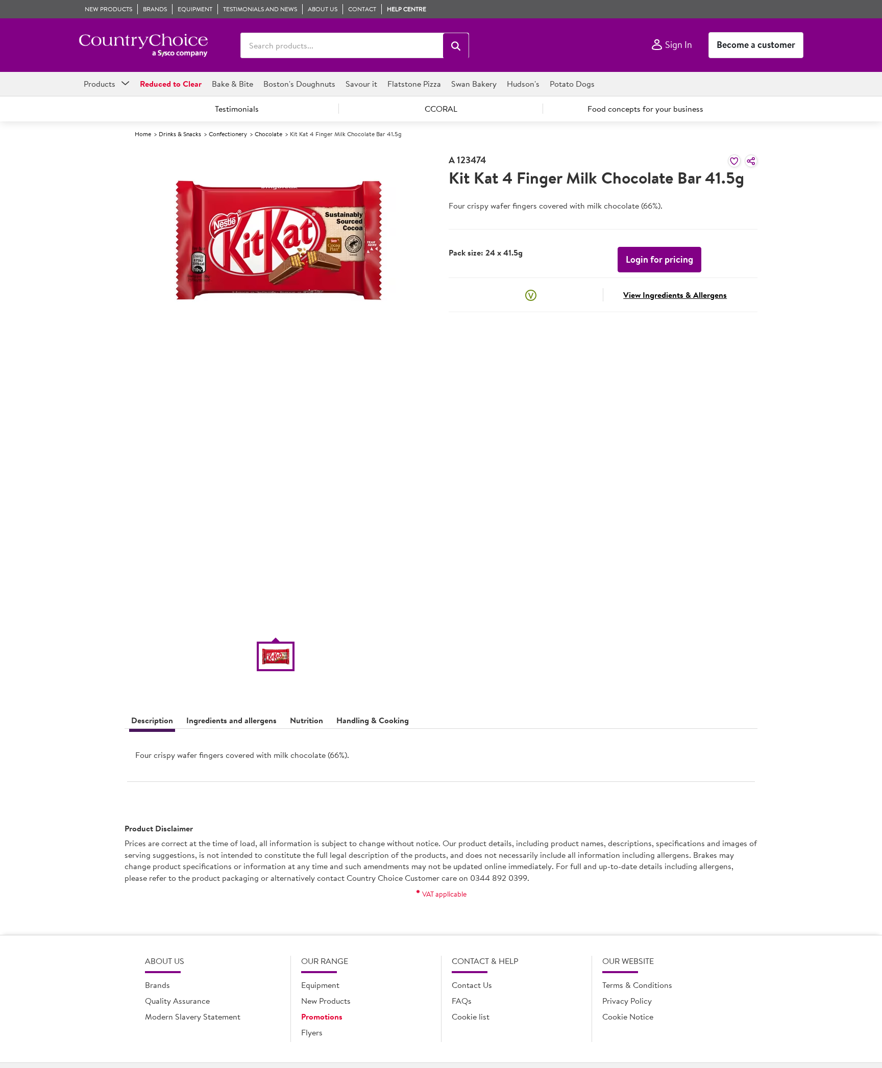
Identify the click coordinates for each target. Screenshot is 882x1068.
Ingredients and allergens (231, 720)
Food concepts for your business (645, 108)
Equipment (320, 984)
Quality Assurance (177, 1000)
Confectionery (228, 134)
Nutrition (306, 720)
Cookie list (470, 1016)
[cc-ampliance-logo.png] (143, 45)
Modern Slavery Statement (192, 1016)
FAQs (462, 1000)
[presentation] (441, 759)
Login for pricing (659, 259)
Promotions (321, 1016)
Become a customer (756, 44)
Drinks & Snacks (180, 134)
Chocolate (268, 134)
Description (152, 720)
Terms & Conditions (637, 984)
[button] (456, 46)
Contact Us (472, 984)
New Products (326, 1000)
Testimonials (237, 108)
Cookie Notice (627, 1016)
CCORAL (441, 108)
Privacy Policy (627, 1000)
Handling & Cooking (372, 720)
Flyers (312, 1032)
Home (143, 134)
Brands (157, 984)
